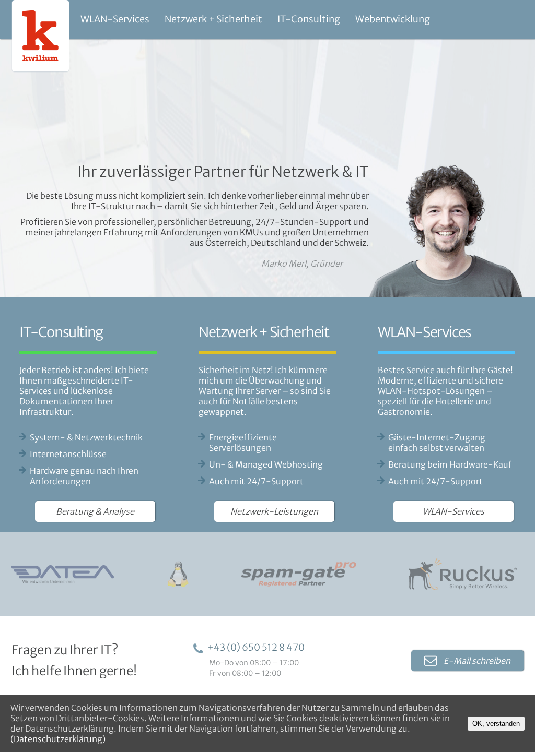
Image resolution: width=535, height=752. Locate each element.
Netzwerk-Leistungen (274, 511)
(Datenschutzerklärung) (58, 739)
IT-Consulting (308, 19)
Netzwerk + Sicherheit (213, 19)
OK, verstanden (496, 723)
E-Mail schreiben (476, 660)
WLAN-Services (114, 19)
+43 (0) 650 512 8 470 (256, 647)
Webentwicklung (392, 19)
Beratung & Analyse (95, 511)
